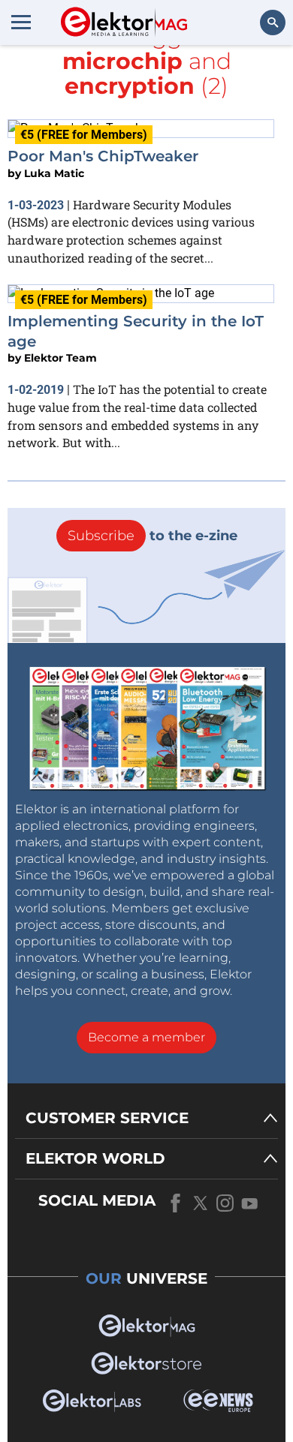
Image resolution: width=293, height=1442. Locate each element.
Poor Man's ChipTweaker (103, 156)
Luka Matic (54, 173)
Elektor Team (60, 358)
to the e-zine (152, 535)
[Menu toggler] (21, 22)
